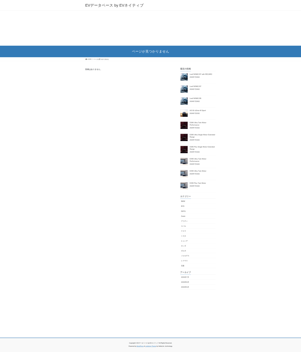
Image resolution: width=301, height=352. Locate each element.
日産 (182, 266)
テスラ (183, 231)
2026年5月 (185, 287)
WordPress (140, 346)
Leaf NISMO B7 (195, 86)
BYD (182, 206)
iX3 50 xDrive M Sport (198, 110)
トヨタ (183, 236)
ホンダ (183, 246)
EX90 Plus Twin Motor (198, 183)
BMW (183, 201)
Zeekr (183, 216)
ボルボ (183, 251)
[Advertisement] (150, 28)
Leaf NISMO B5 (195, 98)
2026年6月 (185, 282)
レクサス (184, 261)
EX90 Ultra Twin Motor (198, 171)
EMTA (183, 211)
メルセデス (185, 256)
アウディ (184, 221)
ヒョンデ (184, 241)
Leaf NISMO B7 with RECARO (201, 74)
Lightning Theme (150, 346)
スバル (183, 226)
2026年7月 (185, 277)
